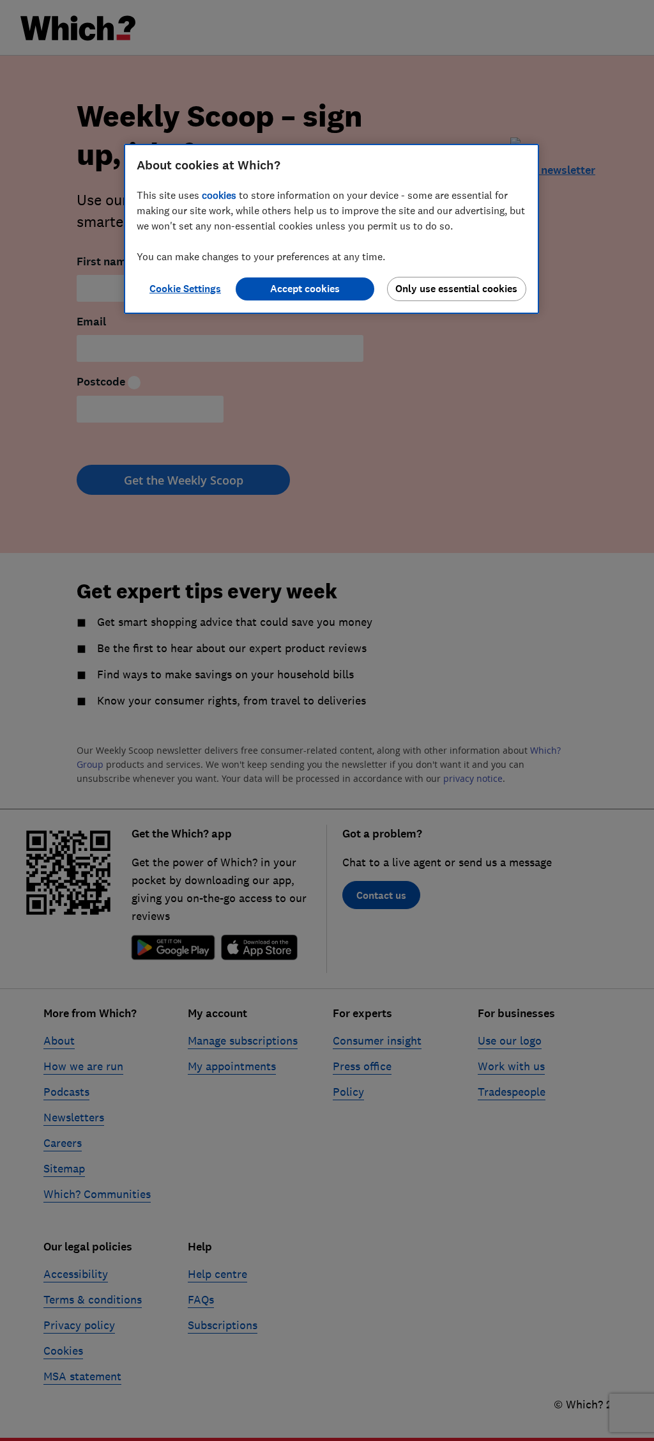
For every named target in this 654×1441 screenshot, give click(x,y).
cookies (219, 195)
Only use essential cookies (456, 288)
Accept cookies (305, 288)
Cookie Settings (185, 288)
